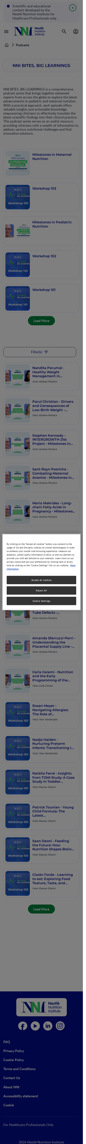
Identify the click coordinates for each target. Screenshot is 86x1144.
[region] (41, 572)
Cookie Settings (42, 600)
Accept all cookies (41, 580)
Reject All (41, 590)
